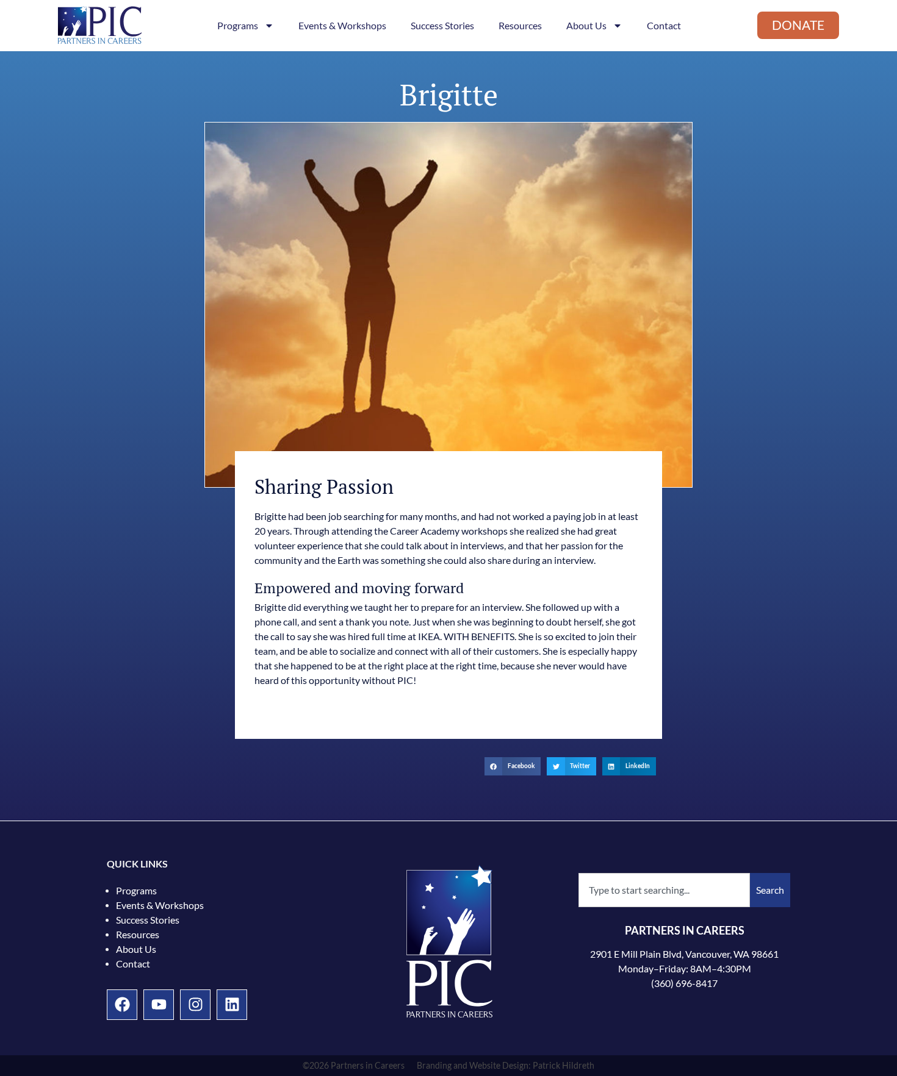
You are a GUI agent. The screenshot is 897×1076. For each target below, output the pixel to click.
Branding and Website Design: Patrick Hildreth (505, 1066)
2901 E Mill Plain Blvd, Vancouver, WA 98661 (684, 954)
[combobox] (664, 890)
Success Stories (442, 25)
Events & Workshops (342, 25)
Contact (664, 25)
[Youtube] (158, 1004)
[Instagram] (195, 1004)
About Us (586, 25)
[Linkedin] (232, 1004)
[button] (513, 766)
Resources (520, 25)
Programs (237, 25)
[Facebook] (122, 1004)
